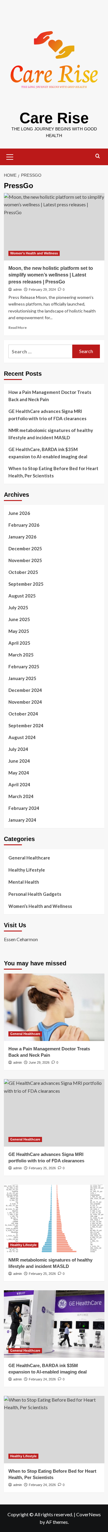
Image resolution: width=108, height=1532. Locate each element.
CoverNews (88, 1514)
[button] (10, 156)
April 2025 (19, 643)
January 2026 (22, 536)
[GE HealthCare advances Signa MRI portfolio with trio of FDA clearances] (54, 1113)
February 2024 (23, 808)
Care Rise (54, 118)
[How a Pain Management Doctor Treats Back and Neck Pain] (54, 1007)
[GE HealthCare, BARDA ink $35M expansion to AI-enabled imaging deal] (54, 1324)
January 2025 (22, 678)
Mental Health (23, 882)
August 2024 (22, 737)
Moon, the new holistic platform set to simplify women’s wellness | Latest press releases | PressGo (50, 275)
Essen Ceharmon (21, 939)
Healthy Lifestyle (26, 869)
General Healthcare (29, 857)
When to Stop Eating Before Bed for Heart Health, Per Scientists (53, 472)
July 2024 (18, 749)
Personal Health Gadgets (34, 894)
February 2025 (23, 666)
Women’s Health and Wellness (34, 253)
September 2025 (26, 584)
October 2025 (23, 572)
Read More (17, 327)
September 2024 (26, 725)
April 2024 (19, 784)
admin (17, 289)
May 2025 (18, 631)
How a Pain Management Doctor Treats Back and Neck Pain (49, 395)
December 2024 (25, 690)
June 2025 (19, 619)
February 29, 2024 (42, 289)
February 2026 (23, 525)
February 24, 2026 (42, 1379)
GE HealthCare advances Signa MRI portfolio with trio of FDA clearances (47, 414)
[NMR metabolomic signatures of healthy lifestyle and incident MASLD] (54, 1218)
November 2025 (25, 560)
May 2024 (18, 772)
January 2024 (22, 820)
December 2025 (25, 548)
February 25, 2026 (42, 1168)
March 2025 (21, 654)
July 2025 (18, 607)
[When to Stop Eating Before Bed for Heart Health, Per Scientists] (54, 1429)
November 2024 (25, 702)
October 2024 (23, 713)
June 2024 (19, 761)
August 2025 (22, 595)
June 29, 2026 (39, 1062)
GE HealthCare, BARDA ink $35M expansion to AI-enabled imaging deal (47, 453)
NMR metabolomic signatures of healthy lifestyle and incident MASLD (50, 433)
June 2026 (19, 513)
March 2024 (21, 796)
